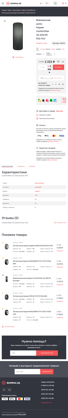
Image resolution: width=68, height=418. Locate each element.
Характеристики (7, 166)
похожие (32, 166)
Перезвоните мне (47, 353)
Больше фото (19, 57)
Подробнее (60, 251)
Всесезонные (39, 183)
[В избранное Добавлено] (58, 61)
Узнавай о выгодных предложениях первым (34, 365)
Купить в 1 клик (56, 78)
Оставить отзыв (41, 43)
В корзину (58, 67)
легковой (43, 49)
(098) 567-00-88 (47, 398)
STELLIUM (22, 414)
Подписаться (47, 371)
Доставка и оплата (55, 90)
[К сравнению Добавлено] (62, 61)
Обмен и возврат (52, 160)
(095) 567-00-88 (47, 394)
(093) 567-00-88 (47, 390)
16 (36, 203)
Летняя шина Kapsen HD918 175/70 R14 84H (30, 296)
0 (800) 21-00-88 (47, 385)
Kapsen (53, 49)
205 (63, 49)
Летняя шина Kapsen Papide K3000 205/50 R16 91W (33, 246)
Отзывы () (21, 166)
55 (43, 54)
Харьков (59, 111)
